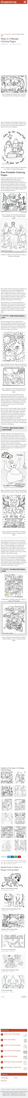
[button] (25, 2)
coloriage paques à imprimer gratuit (9, 1095)
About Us (25, 1089)
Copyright (13, 1089)
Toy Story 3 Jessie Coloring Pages (12, 1045)
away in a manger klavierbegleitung (10, 860)
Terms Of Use (19, 1089)
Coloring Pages (5, 44)
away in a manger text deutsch (10, 863)
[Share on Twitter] (8, 857)
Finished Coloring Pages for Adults (9, 970)
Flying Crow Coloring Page (10, 1056)
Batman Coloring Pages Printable (9, 888)
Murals (15, 1078)
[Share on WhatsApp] (15, 857)
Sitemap (3, 1089)
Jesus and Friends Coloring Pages (12, 1050)
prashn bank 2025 (22, 1095)
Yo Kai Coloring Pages (6, 990)
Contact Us (8, 1089)
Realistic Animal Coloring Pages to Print (11, 909)
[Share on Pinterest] (19, 857)
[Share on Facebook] (12, 857)
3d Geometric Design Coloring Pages (13, 1062)
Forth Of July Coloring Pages (8, 949)
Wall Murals (4, 1080)
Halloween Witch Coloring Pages (9, 929)
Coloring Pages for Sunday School (12, 1067)
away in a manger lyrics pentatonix (11, 862)
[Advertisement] (14, 19)
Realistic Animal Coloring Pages (12, 1034)
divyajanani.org (8, 1)
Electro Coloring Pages (9, 1039)
